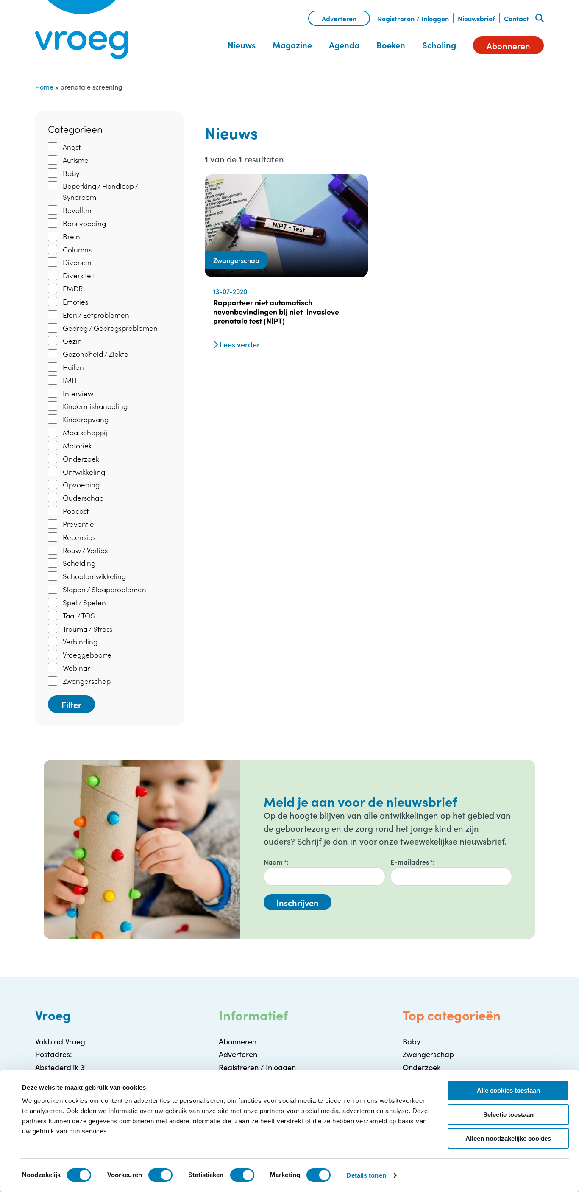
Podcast (76, 511)
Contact (516, 18)
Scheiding (79, 563)
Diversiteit (79, 275)
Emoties (75, 302)
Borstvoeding (84, 223)
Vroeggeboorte (87, 654)
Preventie (78, 524)
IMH (70, 380)
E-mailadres (411, 861)
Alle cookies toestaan (508, 1090)
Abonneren (508, 45)
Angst (72, 147)
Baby (71, 173)
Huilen (73, 367)
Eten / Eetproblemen (96, 315)
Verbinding (80, 641)
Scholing (439, 44)
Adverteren (339, 18)
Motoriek (77, 445)
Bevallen (77, 210)
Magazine (292, 44)
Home (44, 86)
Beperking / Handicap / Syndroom (100, 191)
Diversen (77, 262)
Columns (77, 249)
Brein (71, 236)
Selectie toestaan (508, 1114)
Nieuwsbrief (476, 18)
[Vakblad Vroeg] (81, 29)
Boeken (390, 44)
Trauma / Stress (87, 629)
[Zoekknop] (539, 18)
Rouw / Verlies (85, 550)
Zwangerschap (87, 681)
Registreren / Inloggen (413, 18)
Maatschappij (85, 432)
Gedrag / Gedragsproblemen (110, 328)
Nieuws (242, 44)
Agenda (344, 44)
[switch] (160, 1175)
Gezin (72, 341)
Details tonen (366, 1175)
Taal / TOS (79, 615)
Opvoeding (81, 484)
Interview (78, 393)
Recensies (79, 537)
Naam (275, 861)
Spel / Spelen (84, 602)
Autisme (76, 160)
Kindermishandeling (95, 406)
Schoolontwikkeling (94, 576)
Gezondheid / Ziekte (95, 354)
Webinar (76, 668)
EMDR (73, 288)
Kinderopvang (86, 419)
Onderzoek (81, 458)
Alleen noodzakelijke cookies (508, 1138)
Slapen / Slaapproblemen (104, 589)
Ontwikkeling (84, 472)
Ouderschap (83, 497)
